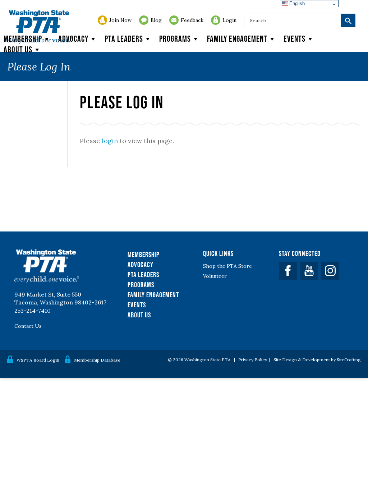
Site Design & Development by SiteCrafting (317, 359)
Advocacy (73, 38)
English (296, 3)
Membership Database (97, 360)
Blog (156, 20)
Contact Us (28, 326)
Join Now (120, 20)
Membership (23, 38)
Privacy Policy (252, 359)
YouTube (309, 271)
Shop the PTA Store (227, 266)
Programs (175, 38)
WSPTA (39, 27)
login (110, 141)
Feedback (192, 20)
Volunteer (215, 276)
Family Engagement (237, 38)
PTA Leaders (124, 38)
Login (229, 20)
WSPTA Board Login (38, 360)
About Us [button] (18, 49)
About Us (139, 315)
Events (294, 38)
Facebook (288, 271)
